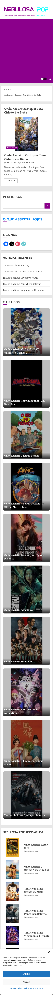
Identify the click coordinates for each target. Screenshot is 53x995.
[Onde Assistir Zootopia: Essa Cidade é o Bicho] (26, 134)
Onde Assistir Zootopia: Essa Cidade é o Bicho (25, 157)
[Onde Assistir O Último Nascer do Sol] (12, 869)
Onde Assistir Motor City (16, 265)
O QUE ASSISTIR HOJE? (22, 219)
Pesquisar (12, 196)
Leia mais (11, 180)
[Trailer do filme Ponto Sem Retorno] (12, 913)
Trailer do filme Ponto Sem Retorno (22, 284)
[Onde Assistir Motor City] (12, 847)
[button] (48, 952)
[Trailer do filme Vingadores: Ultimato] (12, 935)
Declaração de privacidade (33, 988)
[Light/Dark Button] (44, 79)
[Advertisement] (26, 47)
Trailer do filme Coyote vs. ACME (20, 277)
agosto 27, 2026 (32, 851)
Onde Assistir (12, 148)
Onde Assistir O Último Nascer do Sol (23, 271)
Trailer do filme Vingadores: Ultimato (23, 290)
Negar (26, 981)
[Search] (50, 79)
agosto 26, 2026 (32, 917)
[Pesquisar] (47, 206)
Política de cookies (15, 988)
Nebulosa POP (11, 163)
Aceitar (26, 974)
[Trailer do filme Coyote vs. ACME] (12, 891)
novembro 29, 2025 (27, 163)
